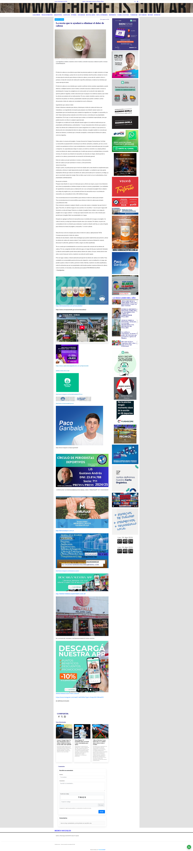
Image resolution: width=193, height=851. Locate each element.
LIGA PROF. (36, 15)
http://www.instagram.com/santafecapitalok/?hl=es (69, 394)
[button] (135, 1)
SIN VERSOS (143, 15)
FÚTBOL (74, 15)
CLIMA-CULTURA (123, 15)
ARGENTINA (58, 15)
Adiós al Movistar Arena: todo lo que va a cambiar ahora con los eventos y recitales (99, 742)
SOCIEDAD (81, 15)
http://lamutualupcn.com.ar (65, 530)
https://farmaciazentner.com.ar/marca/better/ (69, 306)
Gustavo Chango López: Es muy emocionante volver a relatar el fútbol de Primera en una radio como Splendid (64, 742)
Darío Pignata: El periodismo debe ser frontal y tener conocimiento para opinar (82, 742)
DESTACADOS (90, 15)
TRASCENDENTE (47, 15)
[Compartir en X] (62, 716)
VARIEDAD (133, 15)
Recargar (101, 805)
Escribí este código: (64, 793)
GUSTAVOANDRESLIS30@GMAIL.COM (76, 490)
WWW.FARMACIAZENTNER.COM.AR (67, 693)
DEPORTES (112, 15)
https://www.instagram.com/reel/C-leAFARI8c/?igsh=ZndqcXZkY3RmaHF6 (80, 697)
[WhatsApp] (137, 1)
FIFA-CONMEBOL (102, 15)
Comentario (62, 780)
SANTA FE (66, 15)
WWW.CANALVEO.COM (62, 370)
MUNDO (150, 15)
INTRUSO (157, 15)
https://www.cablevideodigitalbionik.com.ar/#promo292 (72, 366)
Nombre (61, 774)
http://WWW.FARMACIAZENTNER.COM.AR (70, 594)
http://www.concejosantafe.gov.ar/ (65, 403)
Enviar (102, 811)
